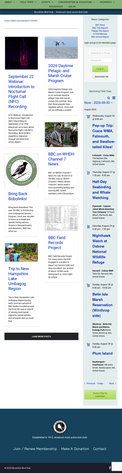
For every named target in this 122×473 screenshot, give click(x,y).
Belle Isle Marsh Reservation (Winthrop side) (102, 305)
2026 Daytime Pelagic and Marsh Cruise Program (60, 73)
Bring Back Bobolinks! (17, 196)
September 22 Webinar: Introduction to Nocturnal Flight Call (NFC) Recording (21, 91)
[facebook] (110, 467)
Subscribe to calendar (100, 394)
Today (100, 383)
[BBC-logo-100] (59, 420)
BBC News (100, 25)
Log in (100, 68)
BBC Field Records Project (56, 242)
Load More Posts (41, 336)
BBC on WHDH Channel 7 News (61, 159)
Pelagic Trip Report (100, 31)
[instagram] (116, 467)
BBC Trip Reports (100, 28)
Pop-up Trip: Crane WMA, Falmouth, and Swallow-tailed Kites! (103, 136)
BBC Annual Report (100, 37)
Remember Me (101, 76)
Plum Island (102, 353)
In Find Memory (100, 34)
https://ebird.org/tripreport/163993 (20, 20)
